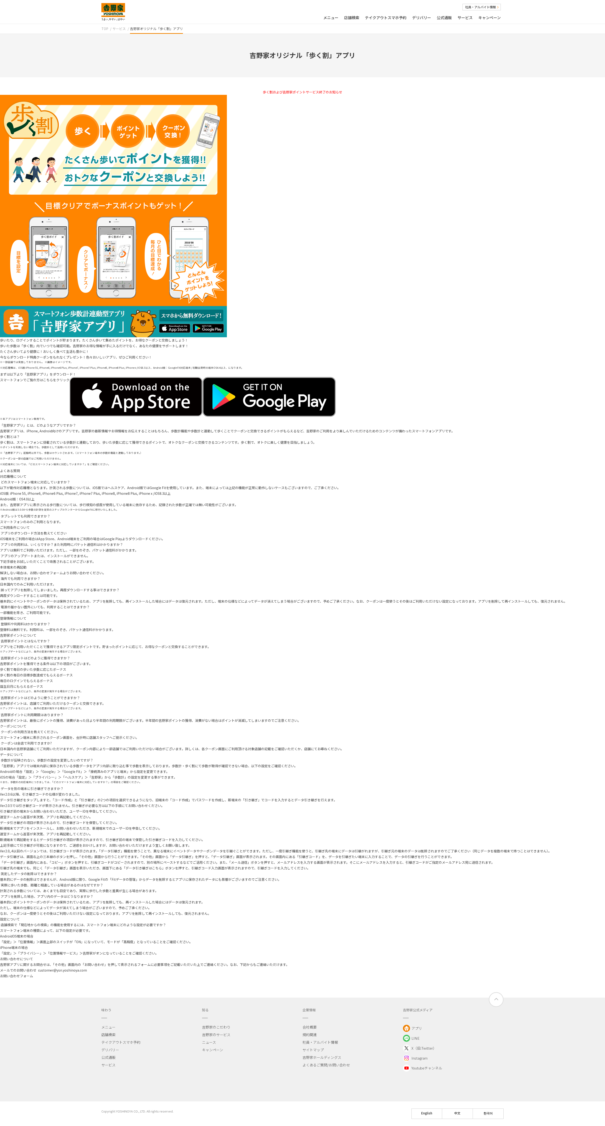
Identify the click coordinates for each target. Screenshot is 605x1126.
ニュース (209, 1042)
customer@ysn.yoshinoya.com (62, 970)
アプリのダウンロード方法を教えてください (34, 533)
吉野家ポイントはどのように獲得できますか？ (35, 658)
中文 (457, 1113)
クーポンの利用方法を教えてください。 (30, 731)
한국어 (488, 1113)
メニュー (330, 17)
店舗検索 (351, 17)
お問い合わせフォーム (46, 572)
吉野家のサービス (216, 1034)
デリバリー (421, 17)
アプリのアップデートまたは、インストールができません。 (45, 555)
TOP (104, 28)
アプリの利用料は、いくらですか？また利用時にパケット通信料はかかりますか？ (62, 544)
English (426, 1113)
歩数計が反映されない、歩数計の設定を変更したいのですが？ (47, 760)
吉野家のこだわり (216, 1027)
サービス (465, 17)
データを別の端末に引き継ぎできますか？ (32, 788)
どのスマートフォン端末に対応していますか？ (35, 482)
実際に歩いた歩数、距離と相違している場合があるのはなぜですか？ (52, 885)
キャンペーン (489, 17)
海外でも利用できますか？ (20, 578)
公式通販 (444, 17)
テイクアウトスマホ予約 (385, 17)
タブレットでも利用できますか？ (25, 516)
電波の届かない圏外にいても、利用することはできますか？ (45, 607)
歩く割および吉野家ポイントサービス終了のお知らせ (302, 92)
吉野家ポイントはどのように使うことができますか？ (40, 697)
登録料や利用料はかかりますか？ (25, 624)
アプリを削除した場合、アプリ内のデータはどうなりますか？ (47, 896)
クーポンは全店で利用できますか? (26, 743)
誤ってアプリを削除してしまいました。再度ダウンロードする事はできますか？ (60, 589)
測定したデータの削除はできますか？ (29, 873)
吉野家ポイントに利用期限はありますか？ (32, 714)
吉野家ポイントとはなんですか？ (25, 641)
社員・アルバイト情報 (480, 7)
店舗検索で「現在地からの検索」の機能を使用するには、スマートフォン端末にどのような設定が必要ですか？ (83, 924)
